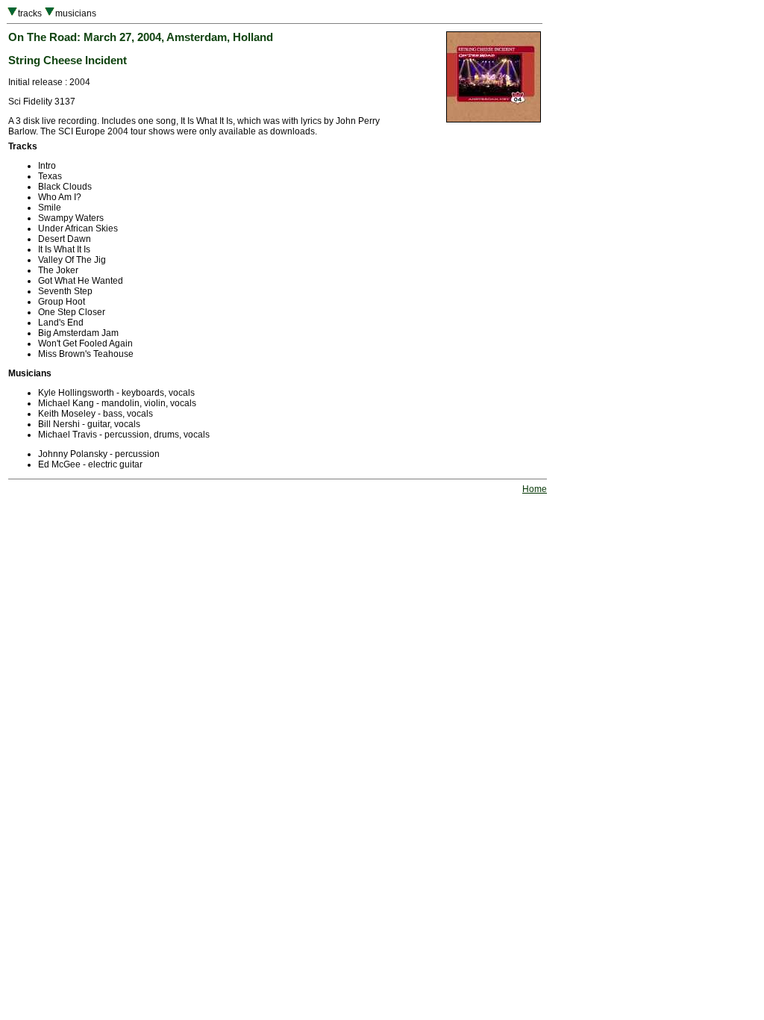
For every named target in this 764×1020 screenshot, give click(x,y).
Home (534, 489)
